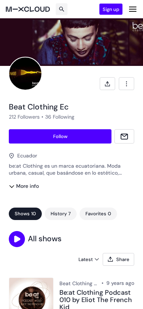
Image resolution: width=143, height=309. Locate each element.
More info (27, 186)
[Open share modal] (107, 83)
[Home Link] (28, 9)
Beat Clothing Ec (79, 283)
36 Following (59, 116)
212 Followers (24, 116)
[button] (17, 239)
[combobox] (126, 83)
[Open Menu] (132, 9)
